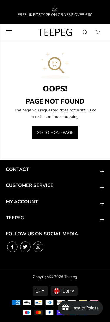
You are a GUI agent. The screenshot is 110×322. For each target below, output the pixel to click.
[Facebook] (12, 246)
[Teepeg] (55, 32)
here (35, 116)
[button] (9, 32)
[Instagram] (38, 246)
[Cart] (97, 32)
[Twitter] (25, 246)
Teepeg (70, 277)
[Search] (84, 32)
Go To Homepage (55, 132)
